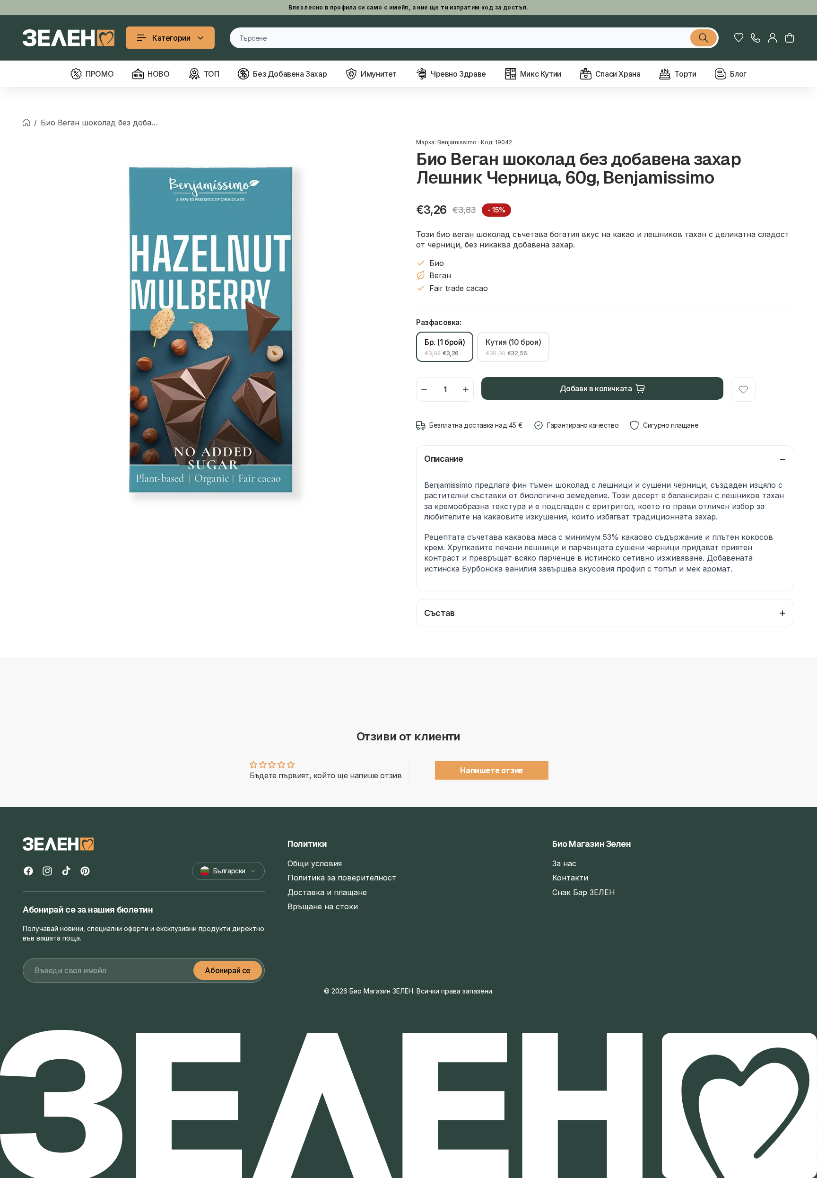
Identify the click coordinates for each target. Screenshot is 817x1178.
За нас (564, 863)
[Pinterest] (85, 871)
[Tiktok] (66, 871)
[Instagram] (47, 871)
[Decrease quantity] (424, 389)
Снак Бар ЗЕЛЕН (583, 892)
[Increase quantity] (465, 389)
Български (229, 871)
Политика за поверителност (341, 877)
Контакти (570, 877)
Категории (171, 38)
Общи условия (314, 863)
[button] (789, 37)
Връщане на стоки (322, 906)
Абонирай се (228, 970)
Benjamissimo (457, 142)
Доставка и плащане (327, 892)
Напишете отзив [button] (491, 770)
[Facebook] (28, 871)
